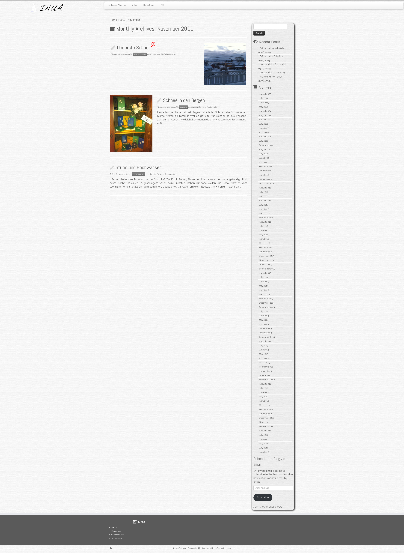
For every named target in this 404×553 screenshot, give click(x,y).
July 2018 (263, 192)
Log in (114, 527)
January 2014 (265, 328)
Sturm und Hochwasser (138, 167)
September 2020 (267, 145)
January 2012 (265, 414)
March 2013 (264, 362)
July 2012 (263, 388)
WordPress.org (117, 538)
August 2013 (265, 341)
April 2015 (264, 290)
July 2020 (264, 153)
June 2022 (264, 128)
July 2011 (263, 435)
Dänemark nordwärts (272, 48)
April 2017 (264, 209)
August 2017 (265, 200)
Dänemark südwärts (271, 56)
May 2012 (263, 396)
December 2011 (266, 418)
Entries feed (116, 531)
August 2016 (265, 222)
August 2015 (265, 273)
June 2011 (264, 439)
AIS (162, 4)
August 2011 (265, 431)
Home (113, 19)
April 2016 (264, 239)
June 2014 (264, 315)
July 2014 (263, 311)
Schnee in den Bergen (184, 100)
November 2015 (266, 260)
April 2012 (264, 401)
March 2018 (264, 196)
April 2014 (264, 324)
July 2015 (263, 277)
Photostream (148, 4)
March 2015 (264, 294)
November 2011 (266, 422)
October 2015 (265, 264)
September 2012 (267, 379)
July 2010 (263, 448)
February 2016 (266, 247)
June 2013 (264, 350)
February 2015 (266, 298)
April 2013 (264, 358)
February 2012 (266, 409)
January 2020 (265, 171)
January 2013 (265, 371)
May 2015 (263, 286)
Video (134, 4)
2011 (122, 19)
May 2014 (263, 320)
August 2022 (265, 119)
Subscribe (263, 497)
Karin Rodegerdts (168, 54)
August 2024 (265, 111)
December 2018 (267, 183)
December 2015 (266, 256)
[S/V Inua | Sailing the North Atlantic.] (46, 7)
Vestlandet (266, 72)
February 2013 (266, 367)
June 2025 (264, 102)
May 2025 (263, 107)
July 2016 (263, 226)
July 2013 (263, 345)
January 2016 (265, 252)
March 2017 (264, 213)
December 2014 (266, 303)
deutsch (183, 107)
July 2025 (263, 98)
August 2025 (265, 94)
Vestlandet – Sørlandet (273, 64)
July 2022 (263, 124)
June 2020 (264, 158)
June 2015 (264, 281)
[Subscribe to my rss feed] (112, 548)
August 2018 (265, 188)
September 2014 (267, 307)
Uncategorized (140, 54)
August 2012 (265, 384)
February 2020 (266, 166)
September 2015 (267, 269)
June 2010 (264, 452)
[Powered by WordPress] (199, 548)
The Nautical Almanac (116, 4)
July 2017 (263, 205)
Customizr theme (224, 548)
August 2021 (265, 136)
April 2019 (264, 175)
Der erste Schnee (134, 47)
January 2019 (265, 179)
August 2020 (265, 149)
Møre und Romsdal (271, 76)
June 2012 (264, 392)
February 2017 (266, 217)
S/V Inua (182, 548)
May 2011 (263, 443)
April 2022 (264, 132)
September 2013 (267, 337)
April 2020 (264, 162)
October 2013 (265, 333)
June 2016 (264, 230)
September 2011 (267, 426)
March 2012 (264, 405)
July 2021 (263, 141)
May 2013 (263, 354)
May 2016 (263, 234)
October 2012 (265, 375)
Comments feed (118, 535)
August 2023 (265, 115)
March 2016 (264, 243)
